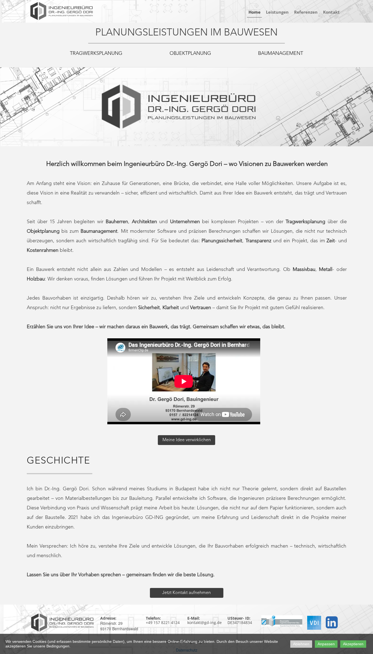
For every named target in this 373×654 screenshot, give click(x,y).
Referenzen (306, 12)
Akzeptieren (353, 644)
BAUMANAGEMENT (280, 53)
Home (254, 12)
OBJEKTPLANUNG (190, 53)
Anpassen (326, 644)
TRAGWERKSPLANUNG (96, 53)
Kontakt (331, 12)
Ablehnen (301, 644)
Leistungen (277, 12)
